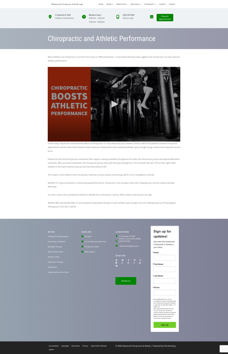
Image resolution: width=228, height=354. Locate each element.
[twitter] (122, 263)
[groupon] (140, 263)
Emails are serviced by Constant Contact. (163, 317)
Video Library (89, 252)
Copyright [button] (65, 346)
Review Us (125, 281)
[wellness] (140, 260)
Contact (172, 4)
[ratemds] (116, 263)
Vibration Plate (53, 257)
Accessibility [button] (54, 346)
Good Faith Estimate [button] (99, 346)
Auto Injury (135, 4)
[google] (116, 260)
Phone (156, 287)
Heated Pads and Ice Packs (58, 272)
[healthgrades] (134, 260)
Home (101, 4)
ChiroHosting (170, 346)
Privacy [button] (85, 346)
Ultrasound (52, 267)
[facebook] (123, 260)
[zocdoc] (134, 263)
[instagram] (128, 263)
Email (156, 252)
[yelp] (129, 260)
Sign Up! (165, 324)
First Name (158, 264)
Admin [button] (51, 349)
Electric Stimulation (55, 252)
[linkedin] (116, 266)
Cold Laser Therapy (55, 262)
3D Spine (88, 236)
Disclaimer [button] (75, 346)
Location (162, 4)
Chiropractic (149, 4)
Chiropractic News (91, 247)
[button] (114, 104)
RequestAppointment (165, 17)
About (109, 4)
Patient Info (121, 4)
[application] (114, 104)
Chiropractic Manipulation (58, 236)
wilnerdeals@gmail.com (129, 246)
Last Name (158, 276)
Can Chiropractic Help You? (95, 241)
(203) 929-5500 (124, 241)
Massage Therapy (55, 247)
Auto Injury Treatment (56, 241)
